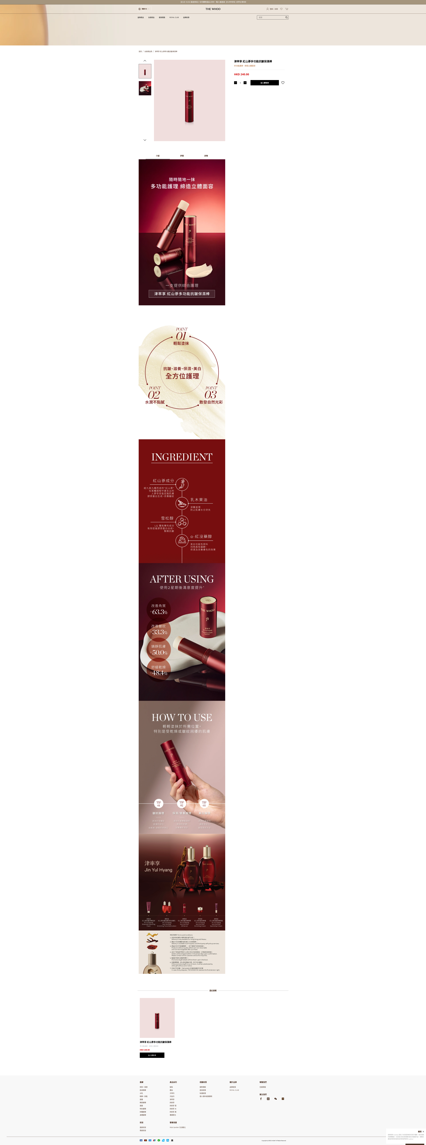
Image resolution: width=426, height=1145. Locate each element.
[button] (145, 9)
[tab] (158, 155)
